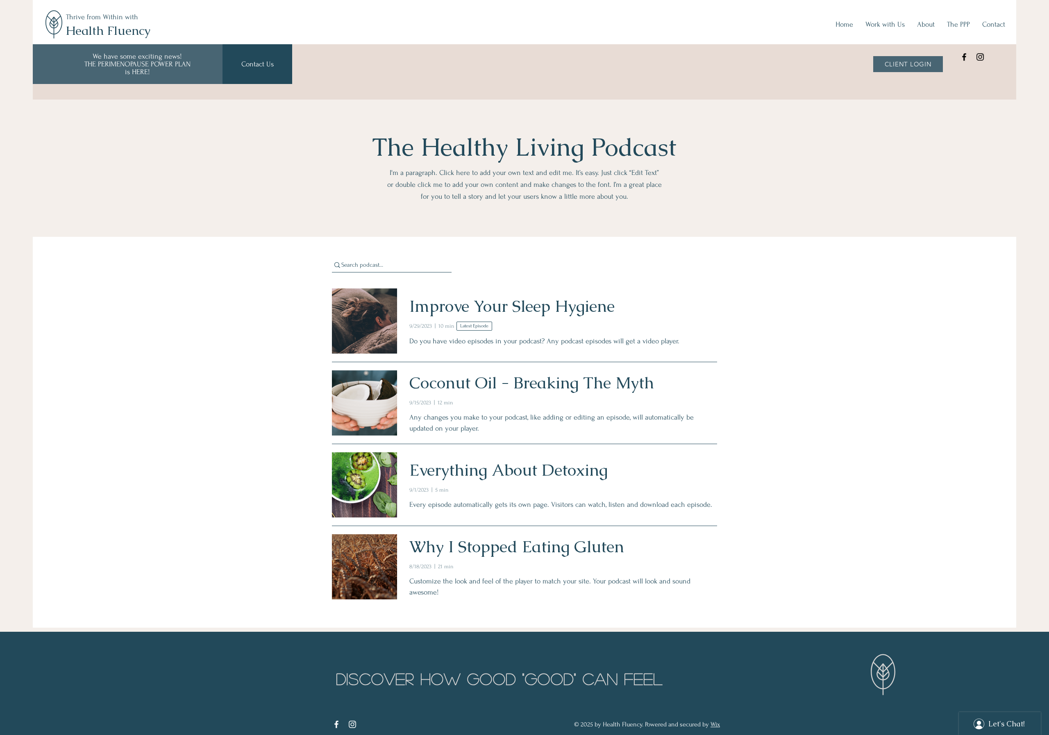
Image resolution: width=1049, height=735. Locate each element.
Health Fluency (108, 31)
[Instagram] (980, 57)
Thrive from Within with (103, 17)
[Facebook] (964, 57)
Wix (715, 724)
